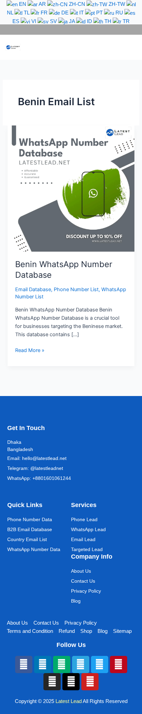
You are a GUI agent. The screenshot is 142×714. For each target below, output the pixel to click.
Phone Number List (76, 289)
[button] (123, 47)
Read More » (29, 349)
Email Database (33, 289)
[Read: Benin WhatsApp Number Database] (71, 188)
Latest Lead (68, 701)
